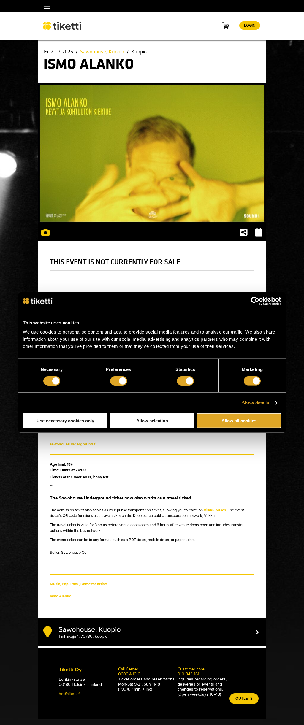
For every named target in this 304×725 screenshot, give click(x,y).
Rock (74, 584)
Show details (255, 402)
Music (55, 584)
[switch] (118, 380)
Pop (65, 584)
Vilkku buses (215, 510)
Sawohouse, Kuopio (102, 52)
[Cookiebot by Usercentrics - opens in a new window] (255, 300)
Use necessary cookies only (65, 420)
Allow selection (152, 420)
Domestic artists (93, 584)
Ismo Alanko (60, 596)
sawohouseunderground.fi (73, 444)
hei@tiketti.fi (69, 693)
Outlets (244, 698)
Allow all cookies (238, 420)
